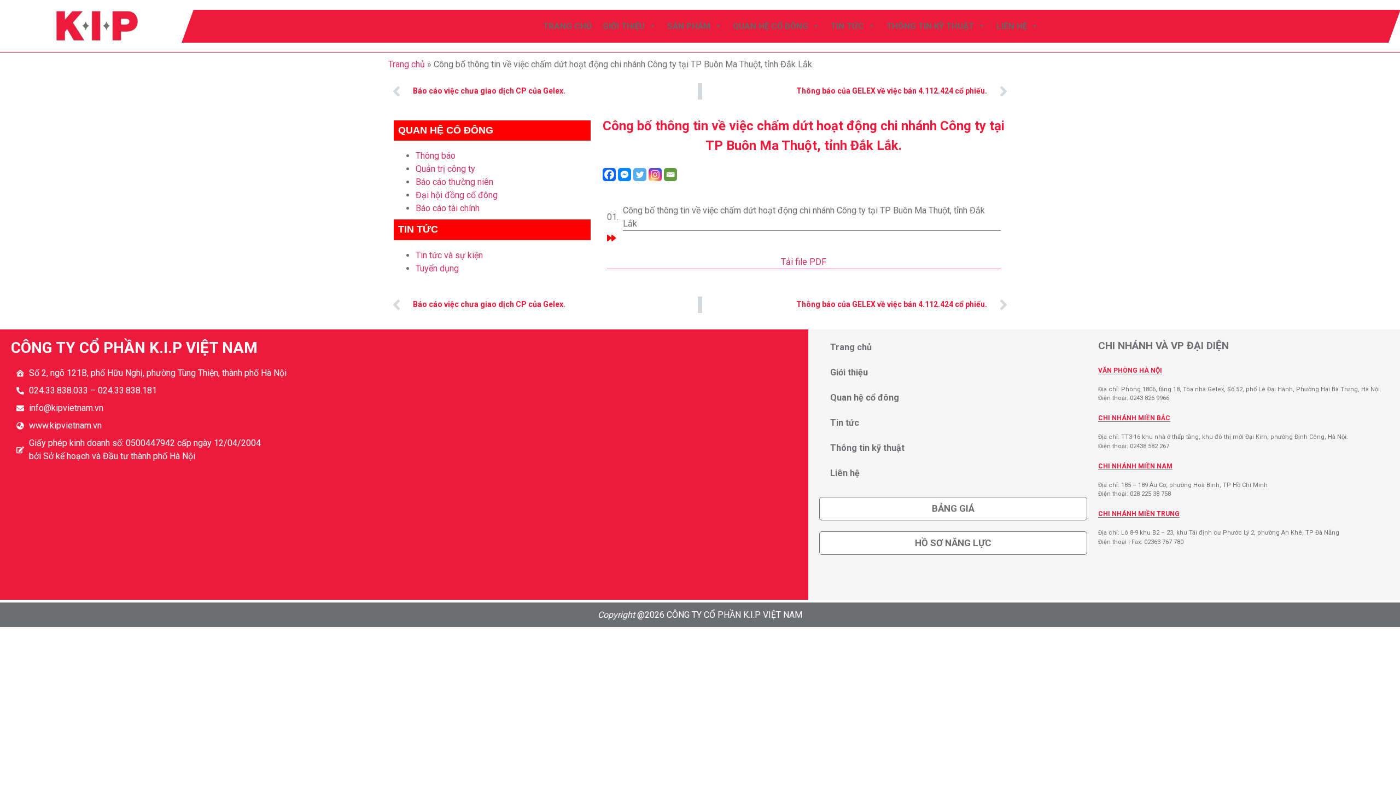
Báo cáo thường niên (454, 182)
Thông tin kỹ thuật (931, 26)
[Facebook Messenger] (624, 174)
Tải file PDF (803, 262)
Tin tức (848, 26)
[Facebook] (609, 174)
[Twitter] (639, 174)
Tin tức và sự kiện (449, 255)
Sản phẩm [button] (689, 26)
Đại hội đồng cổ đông (457, 195)
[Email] (670, 174)
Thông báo (436, 155)
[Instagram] (655, 174)
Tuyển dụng (437, 268)
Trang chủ (568, 26)
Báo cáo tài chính (448, 208)
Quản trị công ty (445, 169)
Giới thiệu (624, 26)
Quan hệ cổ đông (771, 26)
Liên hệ (1012, 26)
